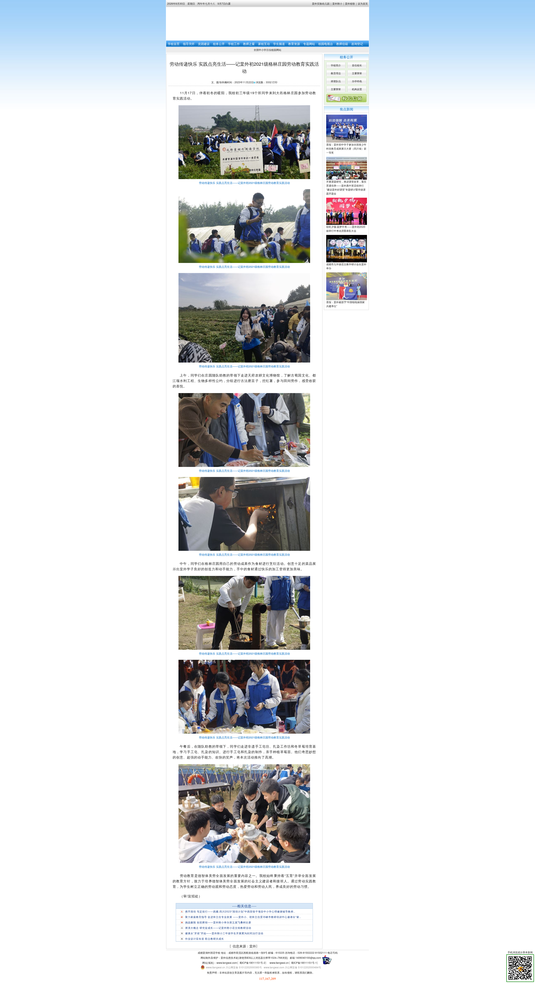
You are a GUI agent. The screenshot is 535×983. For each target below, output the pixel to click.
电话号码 (332, 952)
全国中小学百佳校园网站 (267, 49)
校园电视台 (325, 44)
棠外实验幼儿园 (321, 3)
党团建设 (204, 44)
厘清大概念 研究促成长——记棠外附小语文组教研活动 (218, 927)
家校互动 (264, 44)
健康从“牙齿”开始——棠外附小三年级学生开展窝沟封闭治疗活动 (224, 933)
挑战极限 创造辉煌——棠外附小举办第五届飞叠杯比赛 (218, 922)
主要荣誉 (357, 73)
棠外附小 (337, 3)
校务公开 (219, 44)
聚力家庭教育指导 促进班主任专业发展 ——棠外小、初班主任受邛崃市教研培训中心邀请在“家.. (243, 917)
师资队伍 (336, 81)
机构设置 (357, 89)
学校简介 (336, 65)
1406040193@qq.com (308, 957)
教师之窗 (249, 44)
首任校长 (357, 65)
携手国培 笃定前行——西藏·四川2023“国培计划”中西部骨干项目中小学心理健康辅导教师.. (240, 911)
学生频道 (279, 44)
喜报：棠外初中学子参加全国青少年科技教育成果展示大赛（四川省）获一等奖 (346, 148)
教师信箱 (342, 44)
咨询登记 (357, 44)
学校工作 (234, 44)
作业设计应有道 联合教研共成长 (204, 938)
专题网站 (309, 44)
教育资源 (294, 44)
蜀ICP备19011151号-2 (252, 962)
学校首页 (174, 44)
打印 (274, 82)
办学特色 (357, 81)
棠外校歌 (350, 3)
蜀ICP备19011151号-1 (304, 962)
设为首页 (363, 3)
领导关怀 (189, 44)
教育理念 (336, 73)
